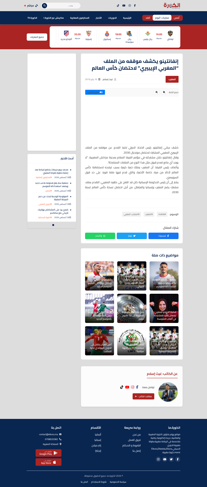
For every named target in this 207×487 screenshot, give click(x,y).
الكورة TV (32, 18)
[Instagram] (130, 6)
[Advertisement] (132, 122)
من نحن (137, 434)
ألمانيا (98, 434)
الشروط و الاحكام (131, 445)
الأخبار (99, 18)
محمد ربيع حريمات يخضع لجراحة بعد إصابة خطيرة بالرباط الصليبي (51, 171)
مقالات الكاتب (145, 396)
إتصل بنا (136, 450)
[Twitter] (171, 459)
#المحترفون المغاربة (44, 177)
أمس (177, 17)
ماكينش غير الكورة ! (54, 18)
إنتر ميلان (96, 445)
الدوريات (112, 18)
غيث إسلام (108, 79)
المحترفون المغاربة (79, 18)
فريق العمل (134, 439)
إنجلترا (98, 450)
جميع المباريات (37, 37)
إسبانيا (97, 439)
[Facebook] (135, 6)
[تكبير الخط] (157, 92)
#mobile (162, 214)
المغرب (172, 79)
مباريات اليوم (162, 17)
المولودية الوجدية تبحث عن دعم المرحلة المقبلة (53, 198)
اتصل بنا (84, 482)
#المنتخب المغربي (131, 214)
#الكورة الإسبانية (45, 217)
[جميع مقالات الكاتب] (168, 392)
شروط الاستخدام (99, 482)
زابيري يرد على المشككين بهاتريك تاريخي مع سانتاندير (53, 211)
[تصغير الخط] (164, 92)
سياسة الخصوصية (118, 482)
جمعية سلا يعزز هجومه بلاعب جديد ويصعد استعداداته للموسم (51, 184)
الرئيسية (127, 18)
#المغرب (149, 214)
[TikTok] (118, 6)
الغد (148, 17)
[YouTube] (123, 6)
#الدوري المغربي (45, 204)
